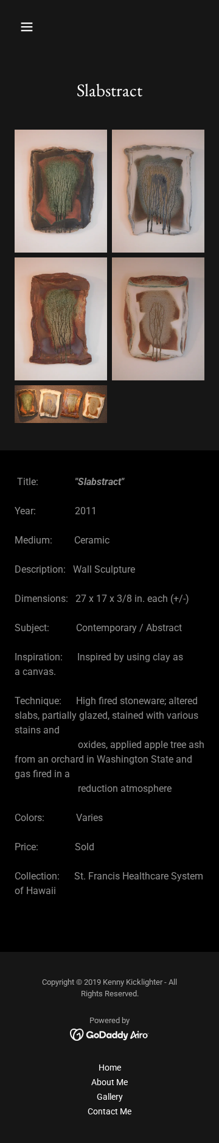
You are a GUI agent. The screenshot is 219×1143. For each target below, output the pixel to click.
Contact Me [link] (109, 1111)
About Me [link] (109, 1082)
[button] (36, 27)
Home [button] (110, 1067)
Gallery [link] (110, 1097)
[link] (110, 1034)
